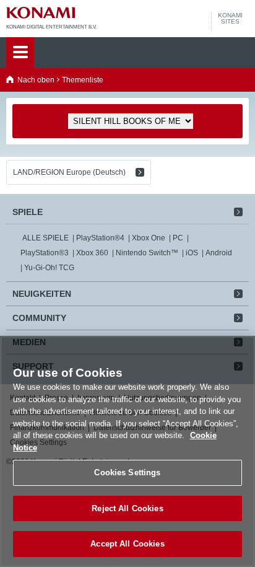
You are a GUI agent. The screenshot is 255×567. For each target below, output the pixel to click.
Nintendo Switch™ (147, 252)
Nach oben (35, 80)
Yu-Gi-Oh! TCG (49, 267)
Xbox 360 (92, 252)
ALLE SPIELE (45, 238)
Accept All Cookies (127, 543)
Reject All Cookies (127, 508)
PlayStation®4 (100, 238)
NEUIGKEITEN (41, 294)
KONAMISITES (230, 18)
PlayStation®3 (44, 252)
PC (178, 238)
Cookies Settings (127, 472)
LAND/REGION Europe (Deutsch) (69, 172)
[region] (127, 451)
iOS (192, 252)
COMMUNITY (39, 318)
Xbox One (148, 238)
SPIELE (27, 212)
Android (218, 252)
